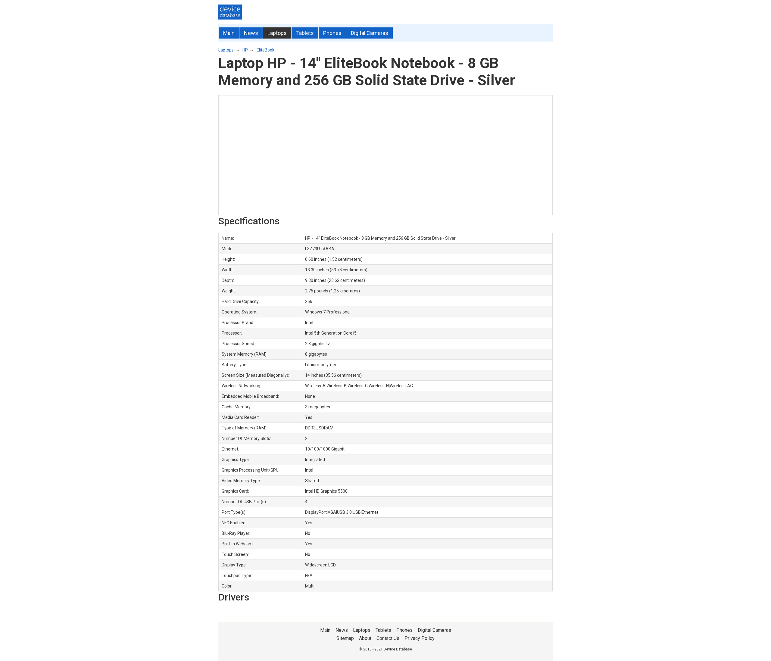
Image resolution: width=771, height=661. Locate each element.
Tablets (305, 33)
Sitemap (345, 638)
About (365, 638)
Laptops (277, 33)
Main (229, 33)
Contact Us (387, 638)
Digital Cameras (369, 33)
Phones (332, 33)
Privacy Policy (419, 638)
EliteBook (265, 50)
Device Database (398, 649)
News (251, 33)
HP (245, 50)
